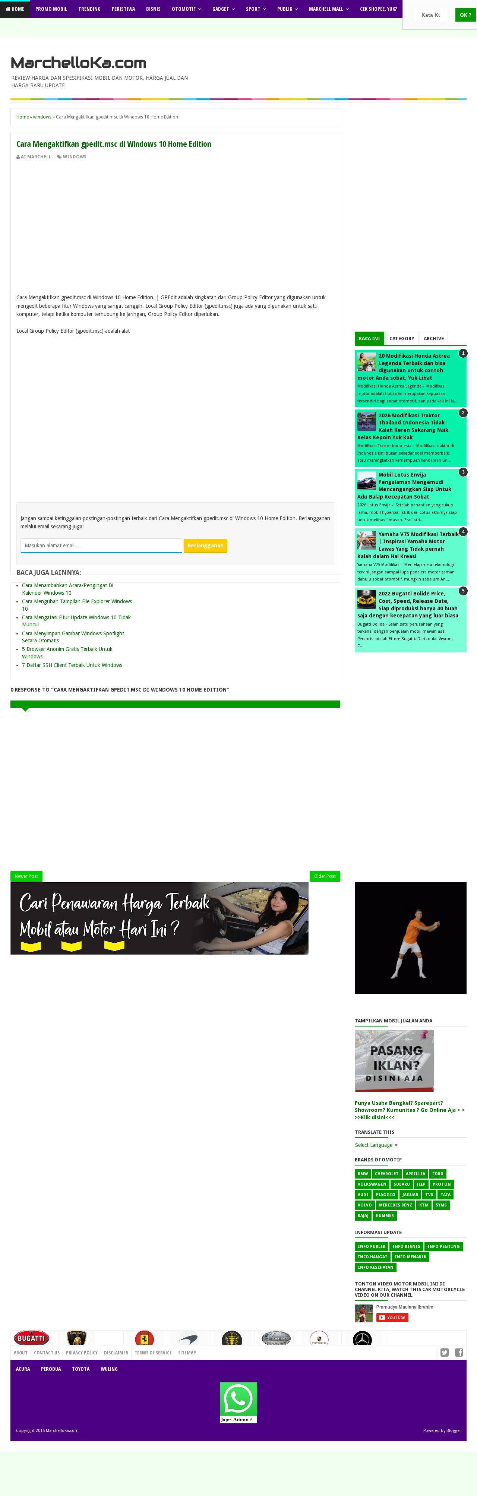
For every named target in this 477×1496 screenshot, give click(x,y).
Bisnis (153, 8)
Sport (253, 8)
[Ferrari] (145, 1342)
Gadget (220, 8)
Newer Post (26, 876)
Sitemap (187, 1352)
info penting (443, 1246)
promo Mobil (51, 8)
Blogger (453, 1430)
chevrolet (387, 1173)
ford (437, 1173)
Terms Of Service (153, 1352)
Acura (23, 1368)
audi (363, 1194)
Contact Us (107, 1350)
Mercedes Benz (395, 1205)
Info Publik (371, 1246)
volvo (365, 1205)
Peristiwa (123, 8)
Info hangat (373, 1257)
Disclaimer (116, 1352)
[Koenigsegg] (232, 1344)
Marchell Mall (326, 8)
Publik (284, 8)
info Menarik (410, 1257)
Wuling (109, 1368)
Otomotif (184, 8)
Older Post (325, 876)
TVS (429, 1194)
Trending (89, 8)
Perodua (51, 1368)
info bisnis (406, 1246)
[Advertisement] (175, 216)
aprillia (415, 1173)
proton (442, 1184)
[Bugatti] (32, 1342)
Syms (441, 1205)
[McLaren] (189, 1343)
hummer (385, 1215)
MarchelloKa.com (78, 62)
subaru (402, 1184)
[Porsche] (319, 1342)
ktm (424, 1205)
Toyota (80, 1368)
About (21, 1352)
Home (17, 8)
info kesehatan (376, 1267)
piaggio (385, 1194)
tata (445, 1194)
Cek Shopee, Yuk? (378, 8)
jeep (421, 1184)
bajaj (363, 1215)
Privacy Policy (82, 1352)
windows (74, 156)
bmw (363, 1173)
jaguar (410, 1194)
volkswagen (372, 1184)
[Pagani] (276, 1341)
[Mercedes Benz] (363, 1343)
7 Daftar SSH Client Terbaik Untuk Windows (72, 665)
